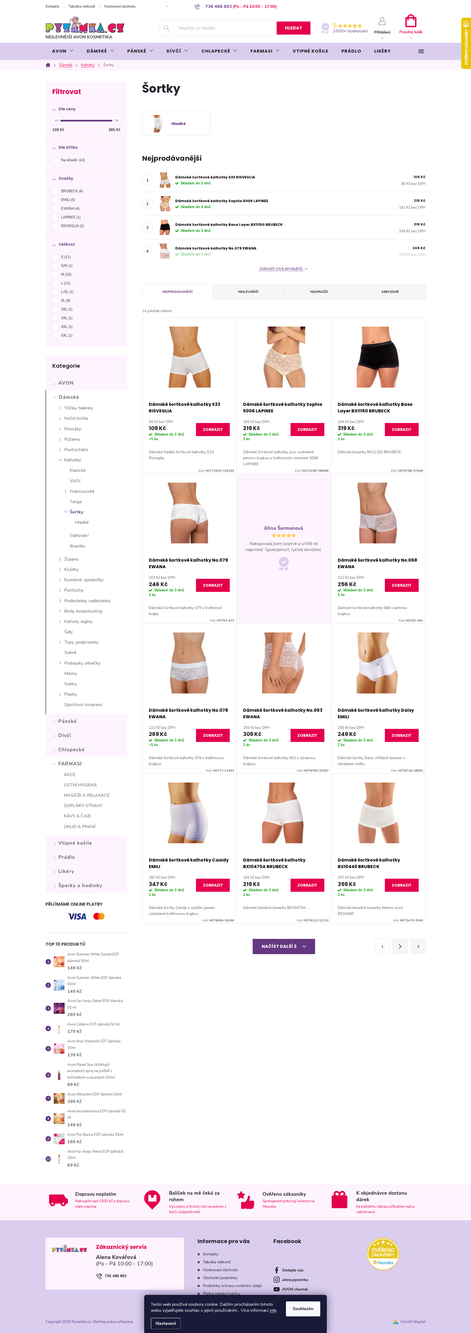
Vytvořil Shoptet (412, 1321)
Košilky (71, 570)
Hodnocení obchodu (119, 6)
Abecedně (390, 292)
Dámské (69, 397)
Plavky (70, 694)
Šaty (68, 632)
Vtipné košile (75, 843)
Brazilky (77, 546)
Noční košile (76, 418)
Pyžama (72, 439)
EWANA (69, 208)
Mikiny (70, 674)
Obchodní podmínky (220, 1277)
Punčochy (73, 590)
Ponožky (72, 429)
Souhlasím (303, 1309)
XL (65, 300)
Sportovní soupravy (83, 705)
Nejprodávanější (177, 292)
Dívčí (64, 735)
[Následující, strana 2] (400, 946)
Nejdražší (319, 292)
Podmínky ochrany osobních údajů (232, 1285)
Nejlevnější (248, 292)
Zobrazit (213, 429)
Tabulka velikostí (82, 6)
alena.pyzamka (295, 1279)
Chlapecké (71, 749)
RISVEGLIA (72, 226)
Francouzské (82, 491)
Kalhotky (72, 460)
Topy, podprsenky (81, 642)
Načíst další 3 (279, 946)
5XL (66, 335)
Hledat (293, 28)
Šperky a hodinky (80, 885)
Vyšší (75, 481)
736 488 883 (115, 1276)
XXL (66, 309)
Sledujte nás (293, 1270)
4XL (66, 326)
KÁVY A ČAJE (77, 816)
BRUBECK (71, 191)
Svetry (70, 684)
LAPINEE (70, 217)
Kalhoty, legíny (78, 622)
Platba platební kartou (221, 1293)
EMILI (67, 199)
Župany (71, 559)
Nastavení (166, 1323)
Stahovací (79, 535)
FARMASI (70, 763)
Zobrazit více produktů (281, 268)
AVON (66, 383)
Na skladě (72, 160)
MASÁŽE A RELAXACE (87, 795)
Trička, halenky (78, 408)
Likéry (66, 871)
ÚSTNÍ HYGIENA (80, 785)
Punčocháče (76, 450)
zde (273, 1310)
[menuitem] (63, 51)
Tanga (75, 502)
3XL (66, 318)
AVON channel (295, 1289)
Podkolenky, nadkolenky (87, 601)
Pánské (67, 721)
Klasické (78, 470)
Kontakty (52, 6)
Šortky (76, 512)
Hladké (82, 522)
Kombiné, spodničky (83, 580)
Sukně (70, 653)
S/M (66, 265)
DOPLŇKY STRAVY (83, 806)
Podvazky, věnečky (82, 663)
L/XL (67, 292)
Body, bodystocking (83, 611)
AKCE (69, 775)
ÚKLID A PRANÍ (79, 827)
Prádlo (66, 857)
